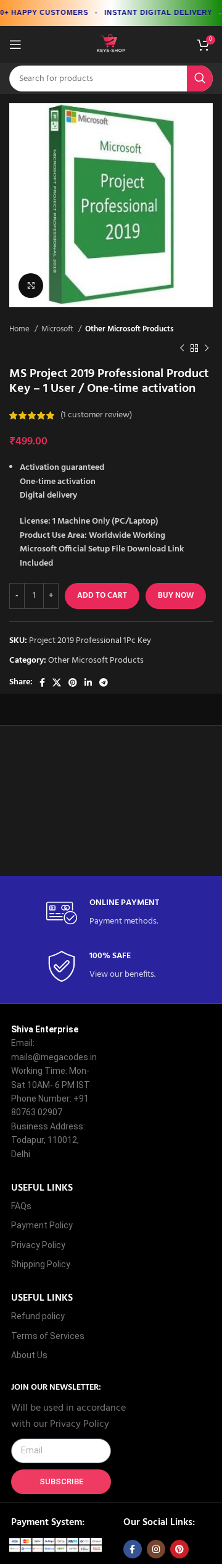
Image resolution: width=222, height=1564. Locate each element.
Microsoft (58, 329)
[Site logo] (111, 45)
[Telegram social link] (104, 682)
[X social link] (57, 682)
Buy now (176, 595)
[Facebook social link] (42, 682)
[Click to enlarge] (30, 285)
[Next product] (206, 348)
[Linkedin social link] (88, 682)
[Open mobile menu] (15, 44)
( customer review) (96, 415)
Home (20, 329)
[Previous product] (182, 348)
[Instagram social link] (156, 1549)
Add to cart (102, 595)
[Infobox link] (111, 913)
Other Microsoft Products (129, 329)
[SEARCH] (200, 78)
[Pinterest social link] (73, 682)
